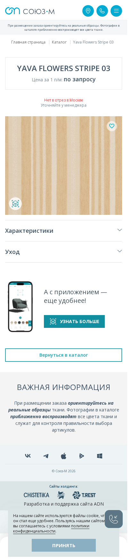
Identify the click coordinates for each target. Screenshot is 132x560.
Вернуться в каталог (63, 355)
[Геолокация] (88, 11)
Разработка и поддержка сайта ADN (64, 504)
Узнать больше (79, 321)
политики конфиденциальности (51, 528)
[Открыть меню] (116, 11)
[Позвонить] (102, 11)
